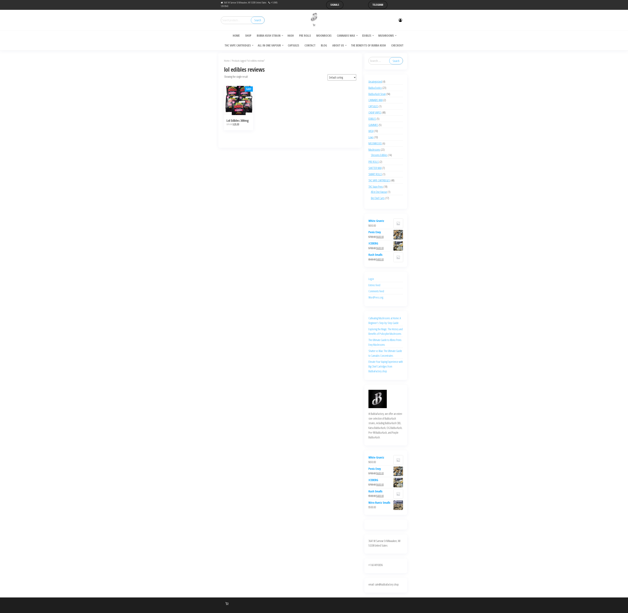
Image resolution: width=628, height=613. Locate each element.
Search (257, 20)
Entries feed (374, 285)
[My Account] (400, 20)
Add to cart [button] (238, 103)
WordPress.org (375, 297)
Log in (371, 279)
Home (227, 61)
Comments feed (376, 291)
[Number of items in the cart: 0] (314, 25)
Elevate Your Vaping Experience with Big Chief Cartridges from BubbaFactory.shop (385, 366)
